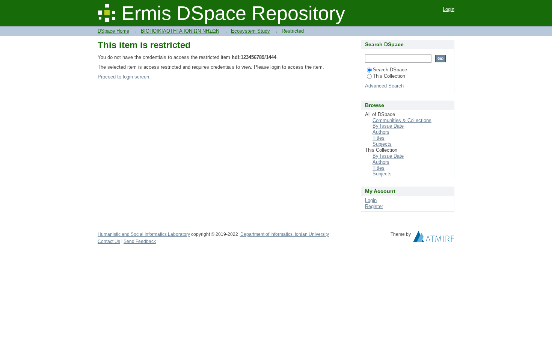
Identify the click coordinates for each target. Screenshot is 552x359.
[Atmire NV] (433, 238)
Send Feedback (140, 241)
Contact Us (109, 241)
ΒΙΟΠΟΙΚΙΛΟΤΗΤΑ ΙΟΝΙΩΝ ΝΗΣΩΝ (180, 31)
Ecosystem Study (250, 31)
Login (448, 9)
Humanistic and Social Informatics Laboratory (144, 234)
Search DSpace (390, 69)
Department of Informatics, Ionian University (284, 234)
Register (374, 206)
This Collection (389, 76)
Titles (379, 138)
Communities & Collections (402, 120)
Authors (381, 132)
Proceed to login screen (123, 77)
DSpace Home (113, 31)
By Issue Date (388, 126)
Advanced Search (384, 86)
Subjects (382, 144)
